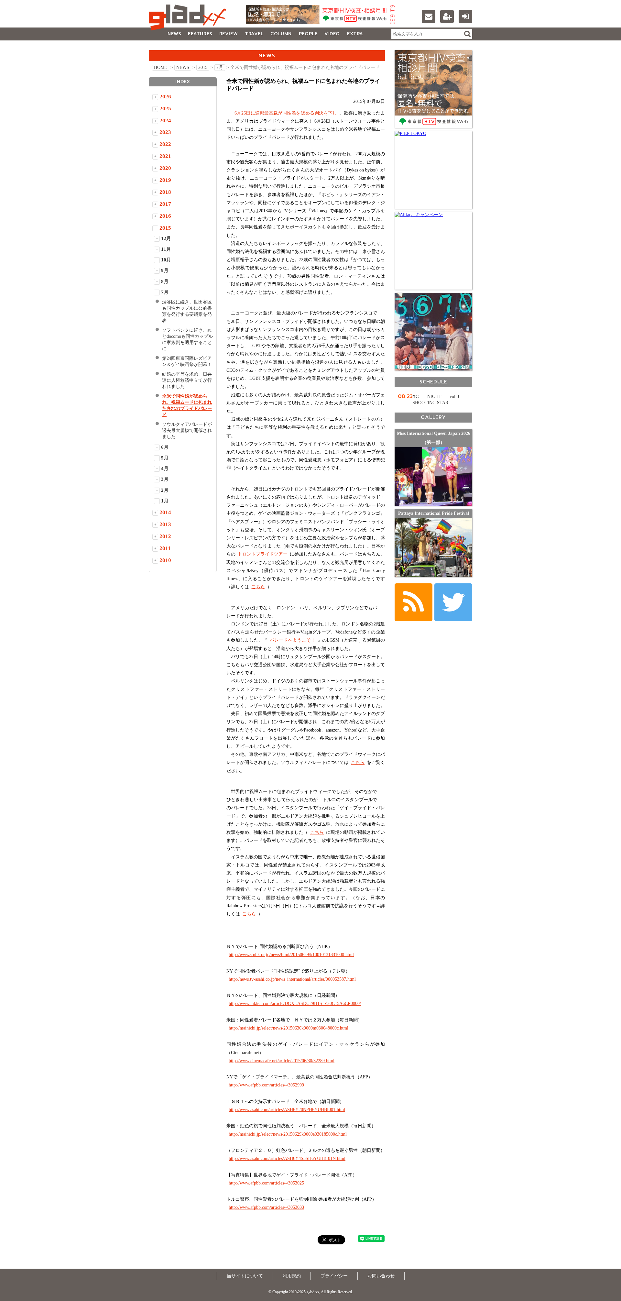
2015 (202, 67)
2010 (165, 560)
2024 (165, 120)
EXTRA (355, 33)
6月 (165, 447)
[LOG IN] (465, 16)
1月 (165, 500)
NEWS (174, 33)
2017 (165, 204)
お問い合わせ (381, 1275)
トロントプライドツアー (263, 554)
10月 (166, 259)
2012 (165, 536)
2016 (165, 216)
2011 (165, 548)
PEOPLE (308, 33)
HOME (160, 67)
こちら (258, 586)
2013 (165, 524)
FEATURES (200, 33)
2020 (165, 168)
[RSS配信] (413, 602)
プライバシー (334, 1275)
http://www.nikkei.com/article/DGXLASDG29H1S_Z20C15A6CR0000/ (295, 1003)
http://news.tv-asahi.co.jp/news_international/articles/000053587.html (292, 979)
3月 (165, 479)
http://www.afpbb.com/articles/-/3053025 (266, 1183)
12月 (166, 238)
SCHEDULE (433, 381)
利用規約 (292, 1275)
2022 (165, 144)
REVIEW (228, 33)
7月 (219, 67)
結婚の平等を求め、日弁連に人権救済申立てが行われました (187, 380)
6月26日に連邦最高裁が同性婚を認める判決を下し (285, 113)
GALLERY (163, 46)
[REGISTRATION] (447, 16)
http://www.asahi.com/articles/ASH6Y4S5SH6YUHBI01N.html (287, 1158)
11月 (166, 249)
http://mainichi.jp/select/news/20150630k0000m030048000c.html (288, 1028)
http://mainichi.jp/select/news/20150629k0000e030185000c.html (288, 1134)
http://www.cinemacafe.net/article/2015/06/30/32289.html (281, 1060)
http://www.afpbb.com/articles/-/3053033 (266, 1207)
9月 (165, 270)
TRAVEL (254, 33)
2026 (165, 97)
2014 (165, 512)
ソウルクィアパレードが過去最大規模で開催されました (187, 430)
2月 (165, 490)
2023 (165, 132)
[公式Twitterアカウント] (453, 602)
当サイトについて (245, 1275)
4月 (165, 468)
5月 (165, 457)
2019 (165, 180)
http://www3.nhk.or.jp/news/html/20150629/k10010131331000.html (291, 954)
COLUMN (280, 33)
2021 (165, 156)
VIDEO (332, 33)
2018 (165, 192)
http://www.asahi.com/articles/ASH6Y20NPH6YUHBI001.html (287, 1109)
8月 (165, 281)
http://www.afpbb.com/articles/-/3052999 (266, 1085)
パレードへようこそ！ (292, 640)
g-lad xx (189, 17)
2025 (165, 108)
